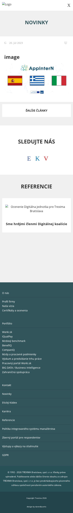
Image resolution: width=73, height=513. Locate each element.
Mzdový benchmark (13, 341)
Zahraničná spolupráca (16, 372)
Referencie (8, 420)
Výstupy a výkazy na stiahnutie (20, 446)
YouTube (45, 157)
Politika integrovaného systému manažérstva (28, 428)
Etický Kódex (9, 402)
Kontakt (6, 385)
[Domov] (7, 5)
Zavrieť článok (66, 43)
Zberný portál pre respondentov (21, 437)
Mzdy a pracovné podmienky (19, 354)
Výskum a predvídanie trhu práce (22, 358)
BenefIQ (7, 345)
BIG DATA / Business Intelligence (21, 367)
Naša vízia (8, 306)
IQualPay (7, 336)
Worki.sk (7, 332)
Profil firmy (9, 301)
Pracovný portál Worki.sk (16, 363)
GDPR (5, 455)
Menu (69, 5)
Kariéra (6, 411)
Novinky (7, 394)
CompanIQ (8, 350)
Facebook (28, 157)
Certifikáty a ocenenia (15, 310)
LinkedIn (36, 157)
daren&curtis (40, 506)
